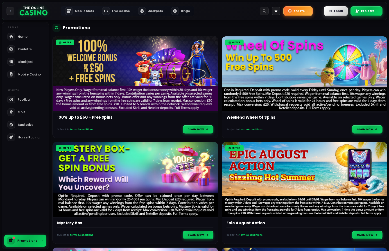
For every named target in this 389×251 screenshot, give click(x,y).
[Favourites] (276, 11)
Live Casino (121, 11)
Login (338, 11)
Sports (299, 11)
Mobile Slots (81, 11)
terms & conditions (81, 129)
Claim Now (196, 129)
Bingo (185, 11)
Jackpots (152, 11)
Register (368, 11)
